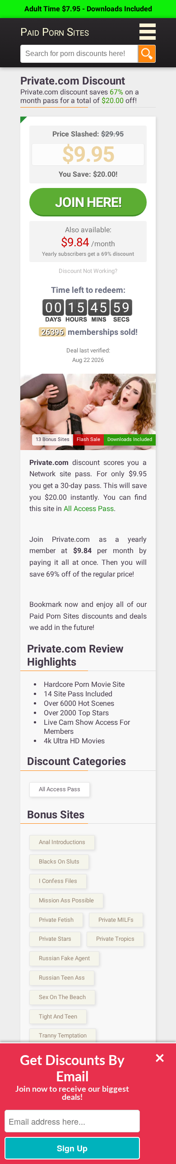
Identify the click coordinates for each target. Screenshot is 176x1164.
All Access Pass (89, 508)
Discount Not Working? (88, 271)
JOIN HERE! (88, 202)
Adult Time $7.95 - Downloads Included (88, 9)
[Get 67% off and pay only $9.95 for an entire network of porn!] (88, 412)
